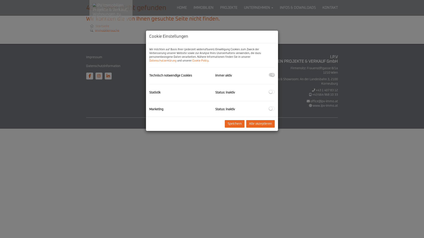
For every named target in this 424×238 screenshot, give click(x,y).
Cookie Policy (200, 61)
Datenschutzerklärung (162, 61)
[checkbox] (272, 75)
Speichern (235, 123)
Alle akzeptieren (260, 123)
